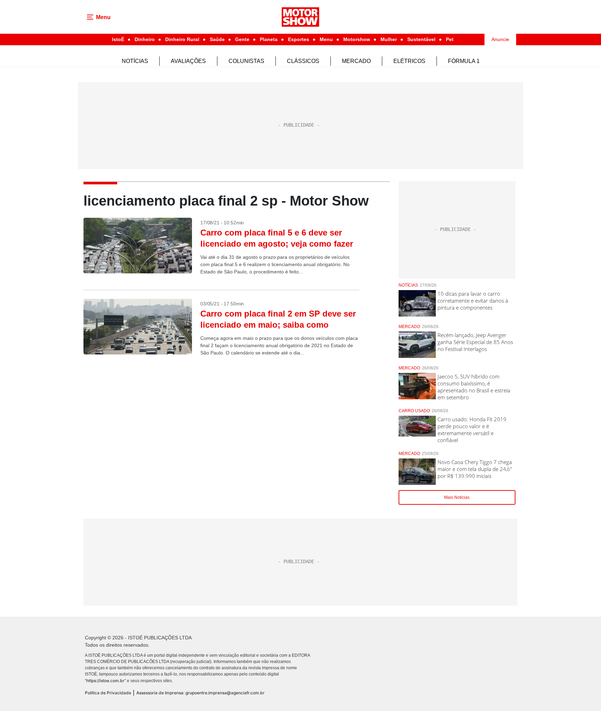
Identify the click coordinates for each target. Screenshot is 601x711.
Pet (450, 39)
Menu (326, 39)
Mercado (356, 61)
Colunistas (246, 61)
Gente (242, 39)
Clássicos (303, 61)
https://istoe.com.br (105, 680)
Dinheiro (145, 39)
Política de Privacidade (108, 692)
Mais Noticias (457, 497)
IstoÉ (118, 39)
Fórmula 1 (464, 61)
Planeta (269, 39)
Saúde (217, 39)
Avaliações (188, 61)
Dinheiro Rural (182, 39)
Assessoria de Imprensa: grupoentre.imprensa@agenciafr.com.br (200, 692)
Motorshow (356, 39)
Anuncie (500, 39)
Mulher (388, 39)
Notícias (135, 61)
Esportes (298, 39)
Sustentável (421, 39)
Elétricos (409, 61)
